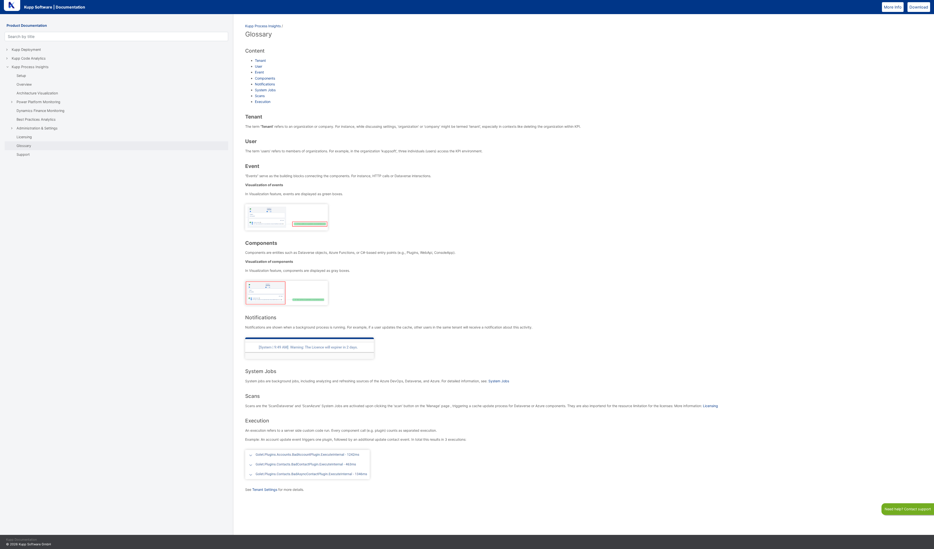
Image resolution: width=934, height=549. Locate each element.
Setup (21, 75)
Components (265, 78)
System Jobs (265, 90)
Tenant (260, 60)
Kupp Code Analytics (29, 58)
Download (919, 6)
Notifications (265, 84)
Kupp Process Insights (30, 67)
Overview (24, 84)
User (258, 66)
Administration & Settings (37, 128)
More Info (894, 6)
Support (23, 154)
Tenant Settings (264, 489)
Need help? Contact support (908, 509)
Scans (260, 96)
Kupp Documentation (21, 539)
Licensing (24, 137)
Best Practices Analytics (36, 119)
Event (259, 72)
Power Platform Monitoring (38, 102)
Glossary (24, 146)
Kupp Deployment (26, 49)
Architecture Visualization (37, 93)
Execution (262, 102)
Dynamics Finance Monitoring (40, 111)
